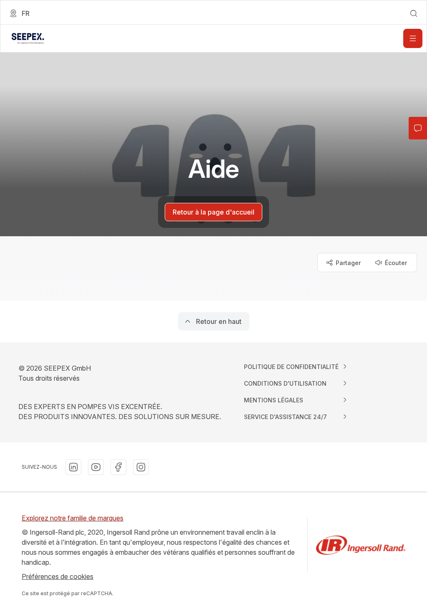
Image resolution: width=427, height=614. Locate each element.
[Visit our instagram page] (141, 467)
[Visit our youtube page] (96, 467)
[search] (413, 13)
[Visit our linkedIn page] (73, 467)
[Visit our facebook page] (118, 467)
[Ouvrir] (412, 38)
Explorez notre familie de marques (72, 518)
